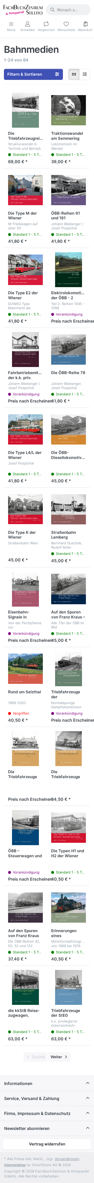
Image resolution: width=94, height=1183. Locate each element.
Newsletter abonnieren (27, 1128)
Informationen (18, 1083)
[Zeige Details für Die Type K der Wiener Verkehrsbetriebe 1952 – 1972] (25, 509)
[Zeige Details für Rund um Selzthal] (25, 668)
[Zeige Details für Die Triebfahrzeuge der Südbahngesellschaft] (68, 748)
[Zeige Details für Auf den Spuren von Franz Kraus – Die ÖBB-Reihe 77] (68, 589)
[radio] (73, 74)
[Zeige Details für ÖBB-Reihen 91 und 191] (68, 190)
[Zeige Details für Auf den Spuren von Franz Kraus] (25, 907)
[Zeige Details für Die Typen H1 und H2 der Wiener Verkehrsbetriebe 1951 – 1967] (68, 827)
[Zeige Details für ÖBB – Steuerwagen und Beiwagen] (25, 827)
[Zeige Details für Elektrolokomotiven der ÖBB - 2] (68, 269)
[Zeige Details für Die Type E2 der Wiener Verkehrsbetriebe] (25, 269)
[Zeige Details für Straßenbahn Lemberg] (68, 509)
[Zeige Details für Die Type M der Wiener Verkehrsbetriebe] (25, 190)
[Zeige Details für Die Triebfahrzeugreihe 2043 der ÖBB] (25, 110)
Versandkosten (67, 1159)
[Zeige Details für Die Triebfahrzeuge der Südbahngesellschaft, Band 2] (25, 748)
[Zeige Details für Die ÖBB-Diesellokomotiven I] (68, 429)
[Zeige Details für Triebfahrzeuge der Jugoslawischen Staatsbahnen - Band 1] (68, 668)
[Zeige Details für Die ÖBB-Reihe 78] (68, 349)
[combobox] (68, 9)
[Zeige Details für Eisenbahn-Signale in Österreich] (25, 589)
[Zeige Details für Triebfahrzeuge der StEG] (68, 987)
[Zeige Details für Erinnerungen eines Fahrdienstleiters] (68, 907)
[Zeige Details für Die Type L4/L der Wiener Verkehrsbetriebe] (25, 429)
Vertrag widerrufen (47, 1143)
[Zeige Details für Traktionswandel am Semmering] (68, 110)
